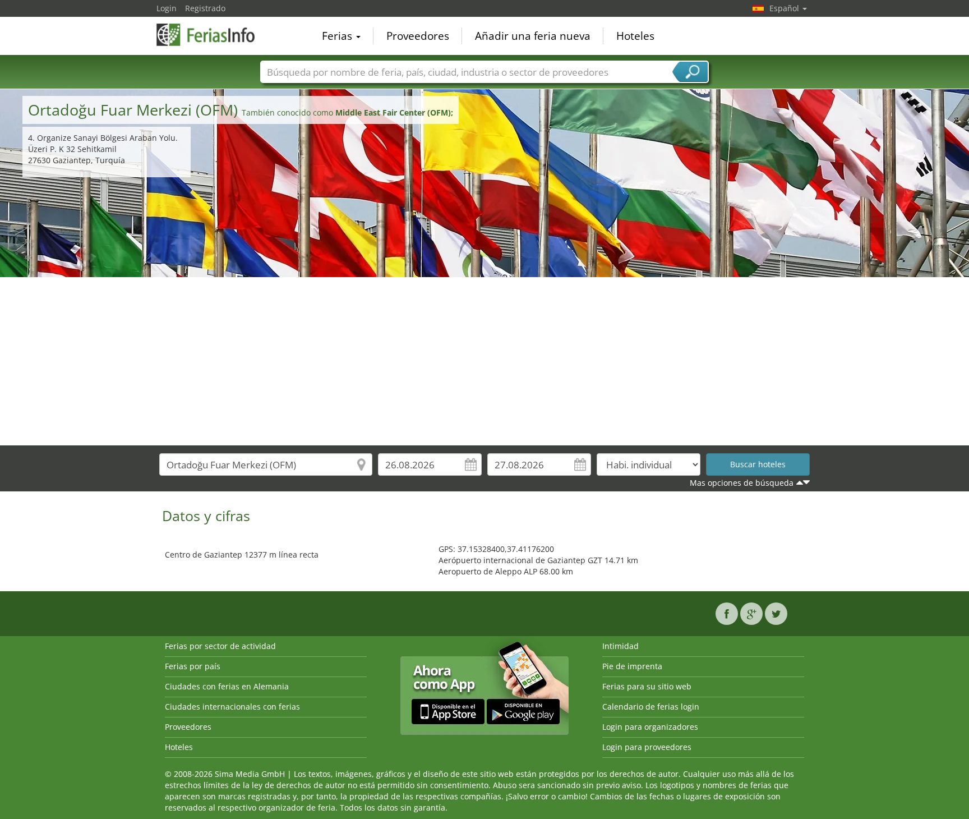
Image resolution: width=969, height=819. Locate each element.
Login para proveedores (646, 747)
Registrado (205, 8)
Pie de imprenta (632, 666)
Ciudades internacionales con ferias (232, 706)
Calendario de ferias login (650, 706)
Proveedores (417, 36)
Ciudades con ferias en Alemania (227, 686)
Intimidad (620, 646)
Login (166, 8)
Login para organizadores (650, 726)
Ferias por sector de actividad (220, 646)
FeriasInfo (212, 35)
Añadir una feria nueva (532, 36)
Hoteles (635, 36)
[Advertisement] (484, 361)
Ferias (338, 36)
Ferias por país (192, 666)
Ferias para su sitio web (646, 686)
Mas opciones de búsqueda (741, 482)
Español (785, 8)
